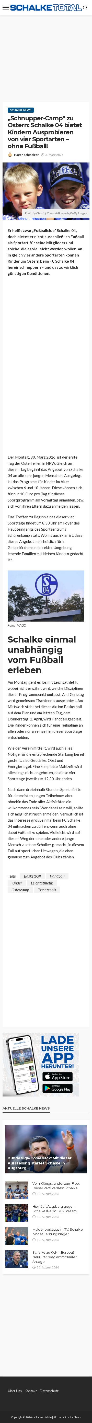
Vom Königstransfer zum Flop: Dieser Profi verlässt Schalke (56, 1185)
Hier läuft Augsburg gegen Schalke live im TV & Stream (54, 1208)
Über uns (15, 1391)
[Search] (85, 8)
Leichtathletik (42, 883)
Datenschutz (49, 1391)
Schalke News (20, 110)
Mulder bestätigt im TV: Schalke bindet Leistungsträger (57, 1231)
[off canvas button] (6, 7)
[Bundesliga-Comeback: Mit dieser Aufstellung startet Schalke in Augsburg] (46, 1149)
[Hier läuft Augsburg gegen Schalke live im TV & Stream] (16, 1213)
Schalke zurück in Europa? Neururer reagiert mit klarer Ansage (54, 1257)
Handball (57, 876)
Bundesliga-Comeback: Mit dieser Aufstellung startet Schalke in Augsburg (39, 1163)
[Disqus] (46, 957)
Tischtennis (47, 890)
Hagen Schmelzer (26, 155)
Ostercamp (20, 890)
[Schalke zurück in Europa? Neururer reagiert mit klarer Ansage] (16, 1259)
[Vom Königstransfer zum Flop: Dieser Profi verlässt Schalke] (16, 1190)
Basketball (32, 876)
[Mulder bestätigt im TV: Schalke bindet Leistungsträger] (16, 1236)
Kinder (17, 883)
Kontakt (31, 1391)
